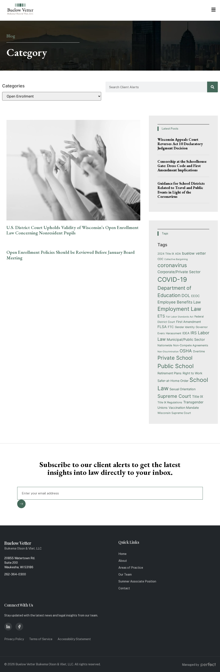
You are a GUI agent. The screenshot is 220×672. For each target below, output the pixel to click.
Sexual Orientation (183, 389)
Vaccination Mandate (184, 407)
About (122, 560)
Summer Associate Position (137, 581)
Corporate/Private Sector (178, 272)
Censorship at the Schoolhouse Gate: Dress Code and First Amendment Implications (181, 166)
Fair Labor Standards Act (179, 316)
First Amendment (188, 322)
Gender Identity (185, 327)
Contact (124, 588)
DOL (186, 295)
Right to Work (192, 373)
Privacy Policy (14, 639)
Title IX (197, 397)
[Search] (212, 87)
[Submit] (21, 504)
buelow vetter (194, 253)
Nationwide (164, 345)
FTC (171, 327)
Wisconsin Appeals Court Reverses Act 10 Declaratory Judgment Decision (180, 144)
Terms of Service (40, 639)
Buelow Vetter (17, 543)
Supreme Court (174, 396)
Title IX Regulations (169, 402)
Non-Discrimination (168, 351)
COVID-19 (172, 279)
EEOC (195, 296)
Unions (162, 407)
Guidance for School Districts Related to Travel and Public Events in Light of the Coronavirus (181, 190)
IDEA (185, 333)
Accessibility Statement (74, 639)
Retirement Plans (169, 373)
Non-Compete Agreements (190, 345)
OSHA (186, 350)
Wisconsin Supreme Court (174, 413)
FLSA (162, 327)
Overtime (199, 351)
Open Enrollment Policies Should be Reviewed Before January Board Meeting (70, 254)
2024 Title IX (165, 253)
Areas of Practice (130, 567)
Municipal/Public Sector (186, 340)
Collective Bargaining (176, 259)
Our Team (125, 574)
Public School (175, 365)
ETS (161, 316)
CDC (160, 259)
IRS (194, 332)
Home (122, 554)
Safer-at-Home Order (172, 380)
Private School (174, 358)
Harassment (173, 333)
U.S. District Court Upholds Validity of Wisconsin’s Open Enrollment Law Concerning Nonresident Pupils (72, 230)
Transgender (193, 402)
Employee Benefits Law (179, 302)
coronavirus (172, 265)
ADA (178, 253)
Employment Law (179, 309)
